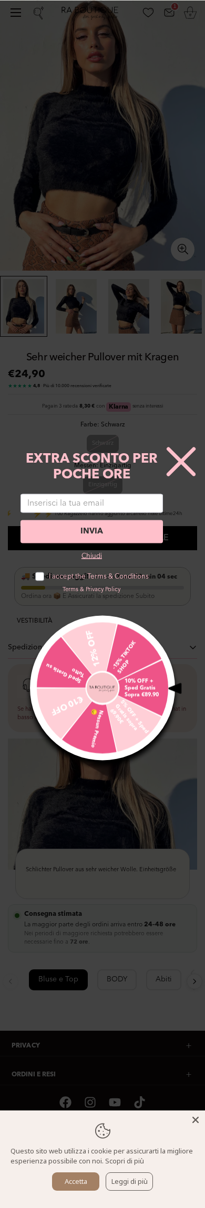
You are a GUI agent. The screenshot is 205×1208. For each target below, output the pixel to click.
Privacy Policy (103, 589)
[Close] (195, 1120)
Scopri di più (124, 1161)
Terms (70, 589)
